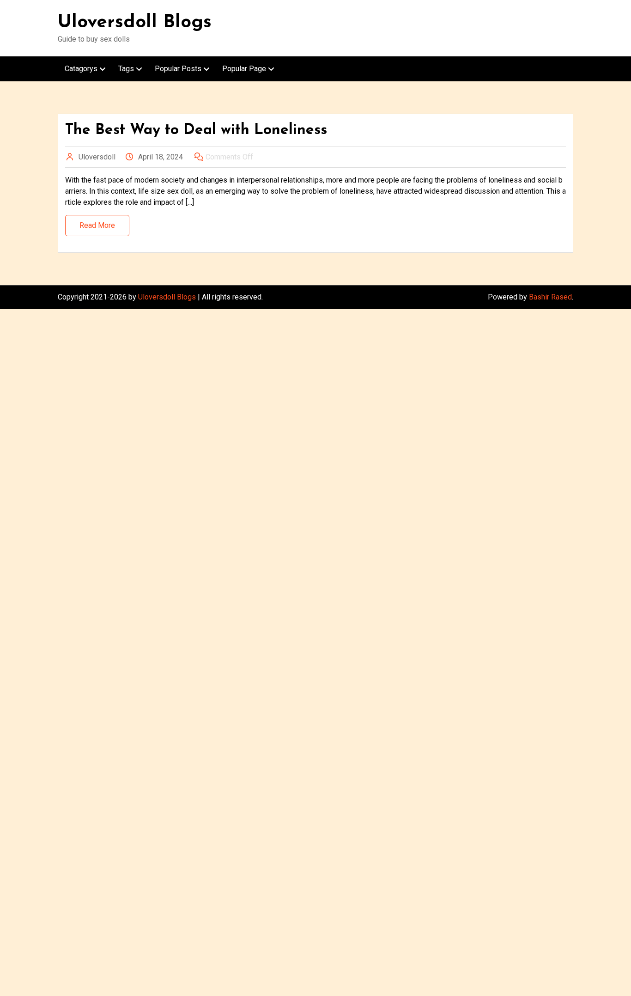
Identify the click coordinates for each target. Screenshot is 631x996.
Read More (97, 225)
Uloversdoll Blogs (135, 22)
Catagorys (81, 68)
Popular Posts (178, 68)
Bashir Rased (550, 297)
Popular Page (244, 68)
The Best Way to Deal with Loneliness (196, 130)
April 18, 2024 (160, 157)
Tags (126, 68)
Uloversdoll (97, 157)
